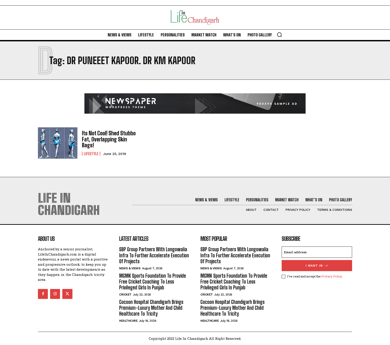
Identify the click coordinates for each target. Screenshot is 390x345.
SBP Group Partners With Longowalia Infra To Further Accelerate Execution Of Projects (154, 255)
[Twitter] (67, 294)
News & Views (129, 268)
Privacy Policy (331, 276)
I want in (314, 265)
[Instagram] (55, 294)
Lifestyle (91, 154)
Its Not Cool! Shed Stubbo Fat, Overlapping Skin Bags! (109, 139)
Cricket (125, 294)
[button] (279, 34)
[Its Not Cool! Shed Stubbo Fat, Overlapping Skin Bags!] (57, 143)
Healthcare (128, 320)
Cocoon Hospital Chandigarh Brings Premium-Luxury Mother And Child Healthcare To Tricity (151, 308)
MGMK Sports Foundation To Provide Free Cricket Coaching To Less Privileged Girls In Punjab (152, 282)
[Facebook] (43, 294)
